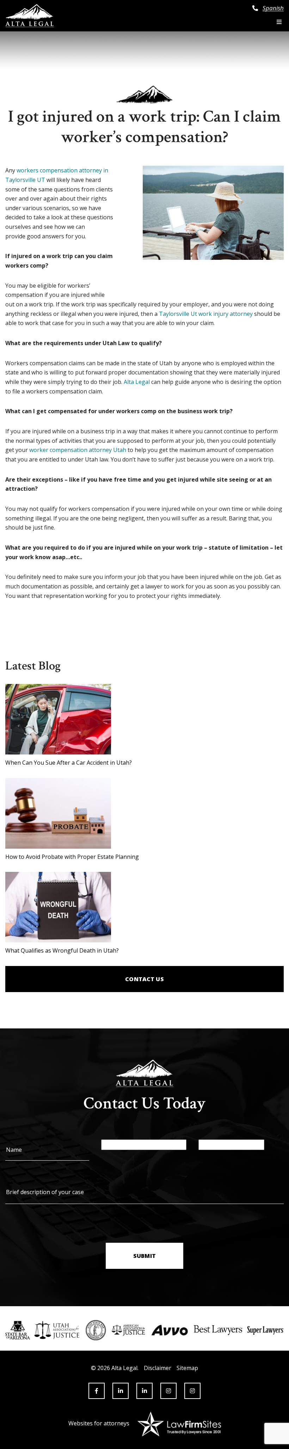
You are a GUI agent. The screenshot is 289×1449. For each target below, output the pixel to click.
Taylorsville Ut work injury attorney (206, 314)
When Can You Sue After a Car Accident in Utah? (68, 762)
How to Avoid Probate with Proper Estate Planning (72, 857)
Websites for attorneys (98, 1423)
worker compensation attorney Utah (77, 450)
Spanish (273, 8)
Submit (144, 1256)
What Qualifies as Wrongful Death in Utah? (62, 950)
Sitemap (187, 1368)
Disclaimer (157, 1368)
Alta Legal (137, 382)
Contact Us (144, 979)
